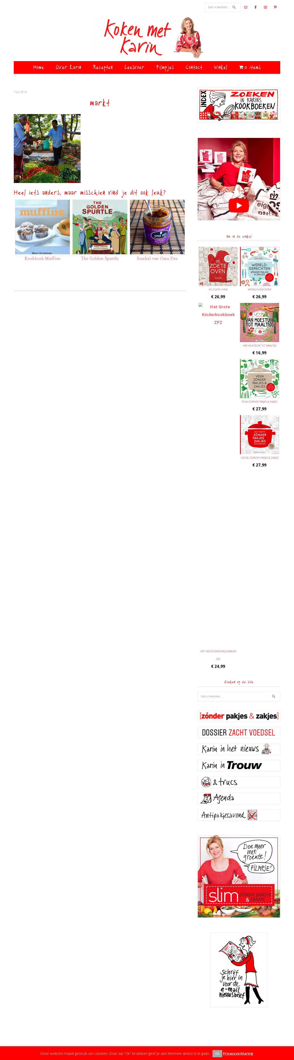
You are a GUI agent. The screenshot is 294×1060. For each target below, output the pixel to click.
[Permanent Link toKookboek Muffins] (42, 251)
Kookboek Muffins (42, 258)
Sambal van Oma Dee (157, 258)
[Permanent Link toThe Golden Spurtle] (100, 251)
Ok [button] (217, 1053)
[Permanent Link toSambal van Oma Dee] (157, 251)
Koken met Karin (147, 38)
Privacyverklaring (238, 1053)
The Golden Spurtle (100, 258)
